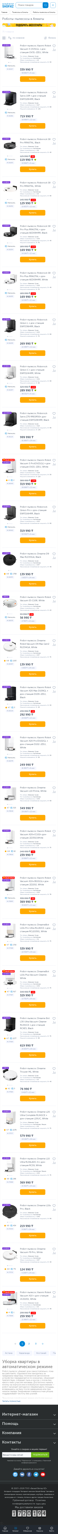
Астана (8, 1353)
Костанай (41, 1353)
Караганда (24, 1353)
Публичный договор (23, 1500)
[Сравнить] (54, 49)
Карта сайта (41, 1504)
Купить (32, 79)
